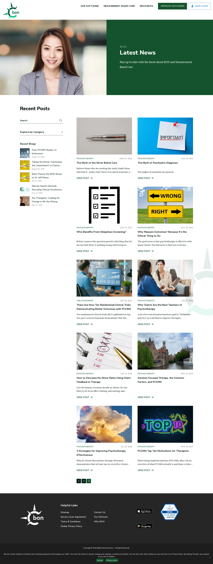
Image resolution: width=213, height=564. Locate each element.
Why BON (99, 521)
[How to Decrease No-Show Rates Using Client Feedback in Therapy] (104, 351)
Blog (123, 46)
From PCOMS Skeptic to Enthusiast (44, 151)
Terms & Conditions (70, 521)
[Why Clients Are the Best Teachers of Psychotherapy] (165, 278)
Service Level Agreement (73, 516)
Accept (100, 560)
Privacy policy (111, 560)
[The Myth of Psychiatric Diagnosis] (165, 136)
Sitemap (65, 512)
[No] (210, 557)
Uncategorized (85, 300)
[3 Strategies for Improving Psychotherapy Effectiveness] (104, 424)
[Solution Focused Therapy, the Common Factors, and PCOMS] (165, 351)
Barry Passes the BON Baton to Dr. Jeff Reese (47, 175)
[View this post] (25, 153)
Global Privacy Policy (71, 526)
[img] (10, 10)
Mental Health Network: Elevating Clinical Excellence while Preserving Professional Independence (47, 188)
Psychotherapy (85, 158)
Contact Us (99, 512)
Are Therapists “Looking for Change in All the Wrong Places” (46, 199)
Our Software (90, 6)
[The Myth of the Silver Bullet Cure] (104, 136)
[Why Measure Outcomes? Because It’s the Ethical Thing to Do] (165, 205)
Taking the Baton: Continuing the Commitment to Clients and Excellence (47, 163)
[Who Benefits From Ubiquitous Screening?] (104, 205)
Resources (146, 6)
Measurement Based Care (119, 6)
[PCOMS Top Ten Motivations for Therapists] (165, 424)
